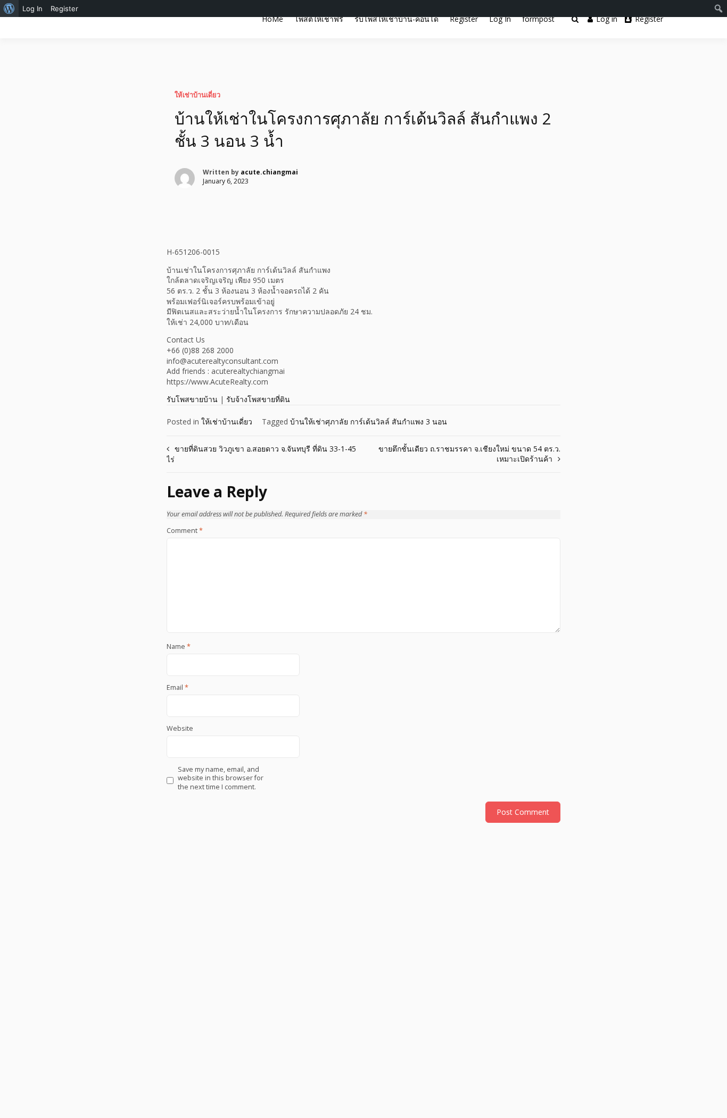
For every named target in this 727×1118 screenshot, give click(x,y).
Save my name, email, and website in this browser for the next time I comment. (220, 778)
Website (180, 728)
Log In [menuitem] (32, 8)
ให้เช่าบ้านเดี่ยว (197, 94)
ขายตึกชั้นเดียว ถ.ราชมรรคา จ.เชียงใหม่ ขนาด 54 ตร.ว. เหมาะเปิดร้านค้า (469, 454)
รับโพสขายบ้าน (192, 399)
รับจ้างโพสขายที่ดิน (258, 399)
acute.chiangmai (269, 172)
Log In (500, 19)
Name (179, 647)
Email (177, 687)
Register (464, 19)
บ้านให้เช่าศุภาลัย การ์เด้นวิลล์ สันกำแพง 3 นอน (368, 421)
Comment (185, 531)
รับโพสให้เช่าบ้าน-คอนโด (396, 19)
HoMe (272, 19)
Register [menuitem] (64, 8)
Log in (606, 19)
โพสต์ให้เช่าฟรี (318, 19)
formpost (538, 19)
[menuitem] (9, 8)
